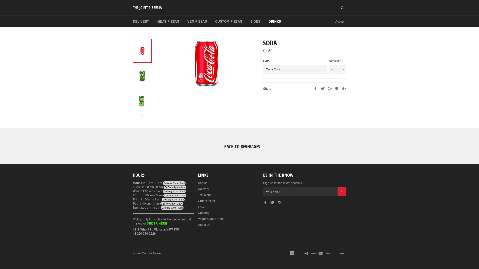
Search (203, 183)
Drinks (275, 21)
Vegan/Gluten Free (210, 219)
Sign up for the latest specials (282, 183)
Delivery (141, 21)
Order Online (206, 201)
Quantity (335, 60)
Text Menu (205, 195)
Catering (203, 213)
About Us (204, 224)
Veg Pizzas (197, 21)
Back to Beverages (241, 146)
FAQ (201, 207)
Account (340, 21)
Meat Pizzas (168, 21)
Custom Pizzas (228, 21)
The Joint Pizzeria (147, 7)
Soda (266, 60)
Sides (255, 21)
